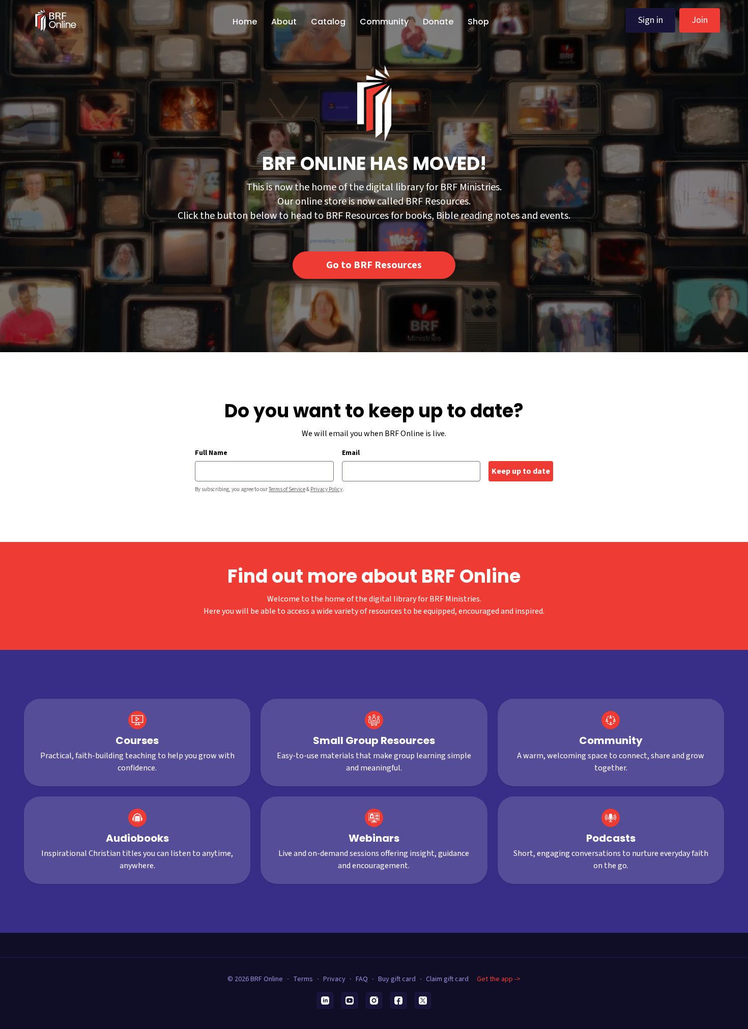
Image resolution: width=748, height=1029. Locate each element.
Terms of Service (287, 489)
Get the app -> (499, 979)
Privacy (334, 979)
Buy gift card (397, 979)
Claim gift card (447, 979)
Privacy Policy (326, 489)
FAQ (362, 979)
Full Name (211, 453)
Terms (303, 979)
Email (351, 453)
